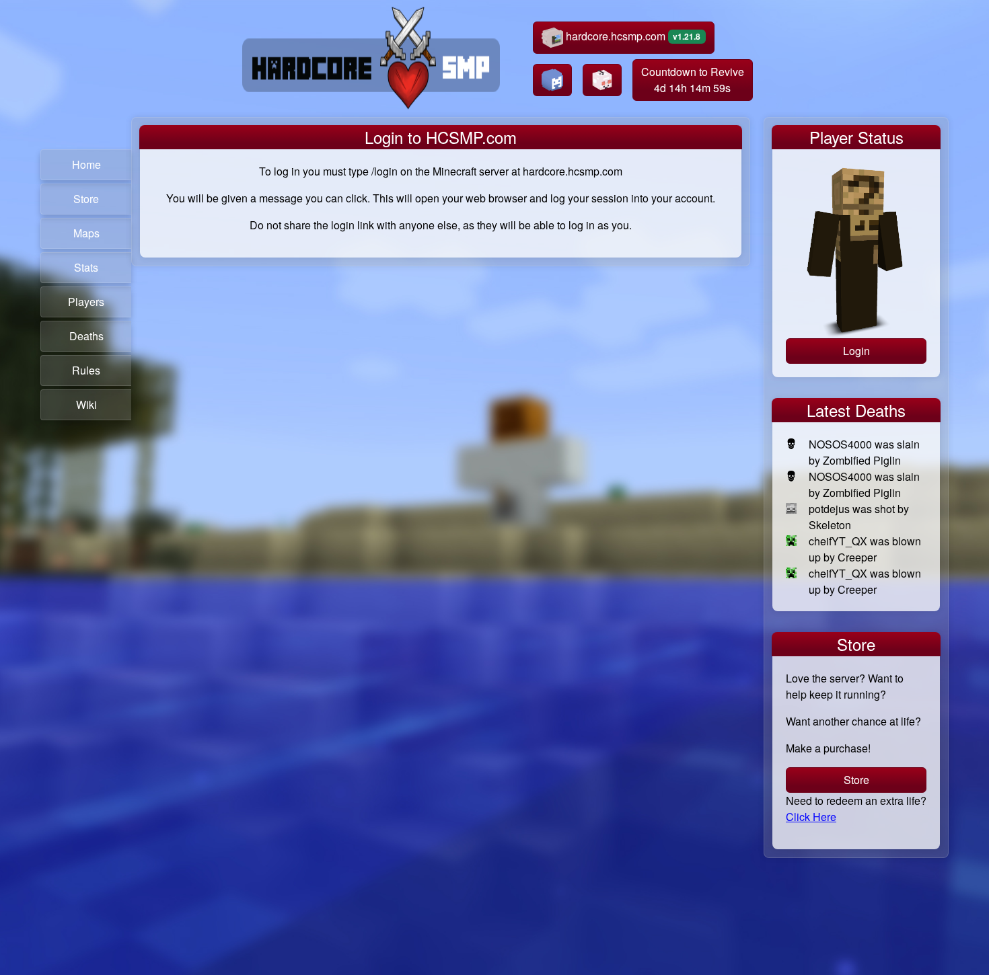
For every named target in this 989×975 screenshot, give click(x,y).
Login (856, 350)
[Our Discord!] (552, 80)
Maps (86, 233)
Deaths (86, 336)
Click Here (811, 816)
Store (86, 198)
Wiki (86, 404)
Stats (86, 267)
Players (86, 301)
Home (86, 164)
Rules (86, 370)
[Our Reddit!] (602, 80)
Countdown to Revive (692, 79)
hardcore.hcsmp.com (632, 36)
